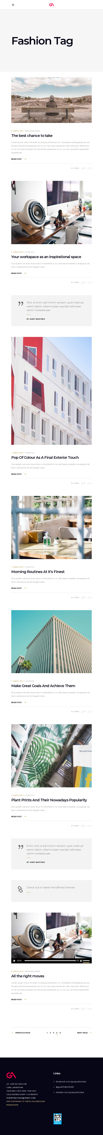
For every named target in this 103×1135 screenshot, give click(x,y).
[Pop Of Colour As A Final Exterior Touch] (51, 391)
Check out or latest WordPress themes (51, 887)
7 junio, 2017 (17, 252)
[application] (51, 960)
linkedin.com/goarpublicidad (70, 1092)
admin (76, 168)
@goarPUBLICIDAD (65, 1087)
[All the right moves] (51, 935)
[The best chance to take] (51, 100)
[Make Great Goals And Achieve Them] (51, 641)
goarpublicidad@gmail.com (20, 1098)
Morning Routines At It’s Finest (38, 572)
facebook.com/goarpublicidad (71, 1081)
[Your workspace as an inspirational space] (51, 212)
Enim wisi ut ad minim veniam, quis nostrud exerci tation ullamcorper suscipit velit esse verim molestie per (55, 849)
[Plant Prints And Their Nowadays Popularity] (51, 755)
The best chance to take (31, 135)
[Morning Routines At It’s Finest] (51, 527)
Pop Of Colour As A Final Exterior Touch (45, 457)
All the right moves (27, 976)
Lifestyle (29, 252)
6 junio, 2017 (17, 971)
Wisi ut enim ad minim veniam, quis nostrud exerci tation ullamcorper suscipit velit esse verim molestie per (55, 306)
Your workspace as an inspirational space (46, 257)
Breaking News (32, 131)
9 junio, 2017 (17, 131)
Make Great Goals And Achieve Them (43, 686)
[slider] (86, 960)
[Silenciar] (81, 960)
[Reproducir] (14, 960)
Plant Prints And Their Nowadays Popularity (49, 800)
